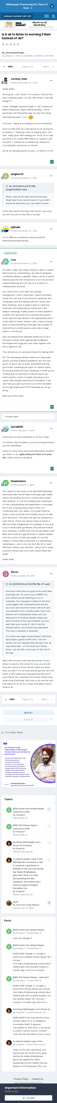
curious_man (19, 78)
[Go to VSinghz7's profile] (9, 810)
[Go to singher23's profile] (6, 176)
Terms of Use (11, 1091)
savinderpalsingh (14, 52)
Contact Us (37, 1079)
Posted (24, 82)
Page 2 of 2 (28, 66)
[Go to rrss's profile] (6, 261)
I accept (30, 1097)
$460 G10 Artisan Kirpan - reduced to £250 (31, 977)
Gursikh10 (17, 426)
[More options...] (51, 81)
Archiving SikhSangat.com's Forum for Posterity (32, 1009)
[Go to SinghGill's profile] (9, 843)
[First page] (4, 66)
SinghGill (20, 848)
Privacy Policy (21, 1079)
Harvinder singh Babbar (27, 905)
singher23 (17, 174)
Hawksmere (18, 481)
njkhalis (15, 227)
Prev (10, 66)
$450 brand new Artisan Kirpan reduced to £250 (28, 929)
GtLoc (14, 571)
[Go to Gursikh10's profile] (6, 428)
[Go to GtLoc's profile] (6, 574)
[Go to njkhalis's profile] (6, 229)
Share (29, 712)
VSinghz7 (20, 815)
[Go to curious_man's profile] (6, 81)
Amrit (15, 902)
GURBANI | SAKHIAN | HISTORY (38, 55)
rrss (13, 259)
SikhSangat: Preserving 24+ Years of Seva (27, 6)
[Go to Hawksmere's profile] (6, 483)
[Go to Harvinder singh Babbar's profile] (9, 903)
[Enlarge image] (30, 117)
